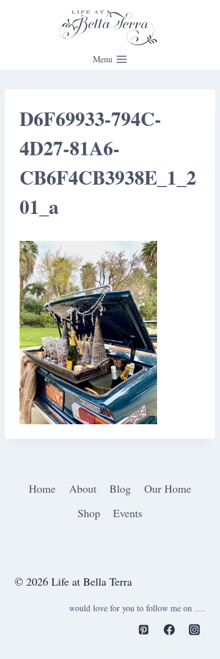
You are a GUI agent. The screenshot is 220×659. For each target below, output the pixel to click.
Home (42, 488)
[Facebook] (169, 630)
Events (127, 513)
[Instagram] (194, 630)
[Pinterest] (144, 630)
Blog (120, 488)
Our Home (167, 488)
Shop (89, 513)
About (83, 488)
